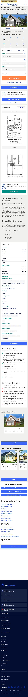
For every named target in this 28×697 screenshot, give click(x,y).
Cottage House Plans (6, 511)
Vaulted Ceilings (6, 315)
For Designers (4, 663)
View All (13, 479)
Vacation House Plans (6, 520)
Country (4, 281)
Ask (18, 13)
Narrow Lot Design (11, 325)
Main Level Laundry (14, 313)
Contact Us (3, 639)
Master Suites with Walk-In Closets (10, 536)
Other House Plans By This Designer (13, 487)
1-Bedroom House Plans (13, 495)
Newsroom (3, 681)
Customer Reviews (5, 679)
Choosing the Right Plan (6, 623)
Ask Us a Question (14, 87)
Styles (5, 7)
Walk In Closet (5, 338)
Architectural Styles (5, 625)
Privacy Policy (12, 690)
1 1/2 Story (22, 281)
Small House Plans (11, 283)
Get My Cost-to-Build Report (14, 99)
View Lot (18, 325)
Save (7, 13)
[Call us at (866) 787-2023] (26, 1)
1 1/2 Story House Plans (7, 504)
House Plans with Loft (6, 527)
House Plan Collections (6, 628)
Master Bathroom (15, 336)
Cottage (18, 283)
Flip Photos (21, 28)
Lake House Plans (5, 515)
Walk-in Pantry (13, 330)
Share (25, 13)
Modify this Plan (14, 191)
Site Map (25, 690)
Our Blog (3, 684)
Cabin (17, 281)
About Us (3, 673)
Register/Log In (4, 644)
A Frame (4, 283)
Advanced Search (5, 617)
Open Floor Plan (14, 315)
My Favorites (4, 647)
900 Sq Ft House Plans (13, 491)
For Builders (3, 665)
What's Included (4, 655)
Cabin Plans (4, 508)
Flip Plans (22, 107)
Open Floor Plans (5, 531)
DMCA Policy (19, 690)
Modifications (4, 657)
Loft (20, 313)
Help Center (3, 636)
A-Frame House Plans (6, 506)
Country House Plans (6, 513)
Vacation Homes (11, 281)
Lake (23, 283)
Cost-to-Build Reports (5, 660)
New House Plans (5, 620)
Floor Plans (7, 28)
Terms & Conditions (5, 690)
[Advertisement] (14, 565)
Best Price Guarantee (5, 676)
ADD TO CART (14, 78)
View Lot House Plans (6, 534)
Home (2, 7)
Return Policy (4, 641)
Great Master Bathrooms (7, 529)
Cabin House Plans (11, 7)
